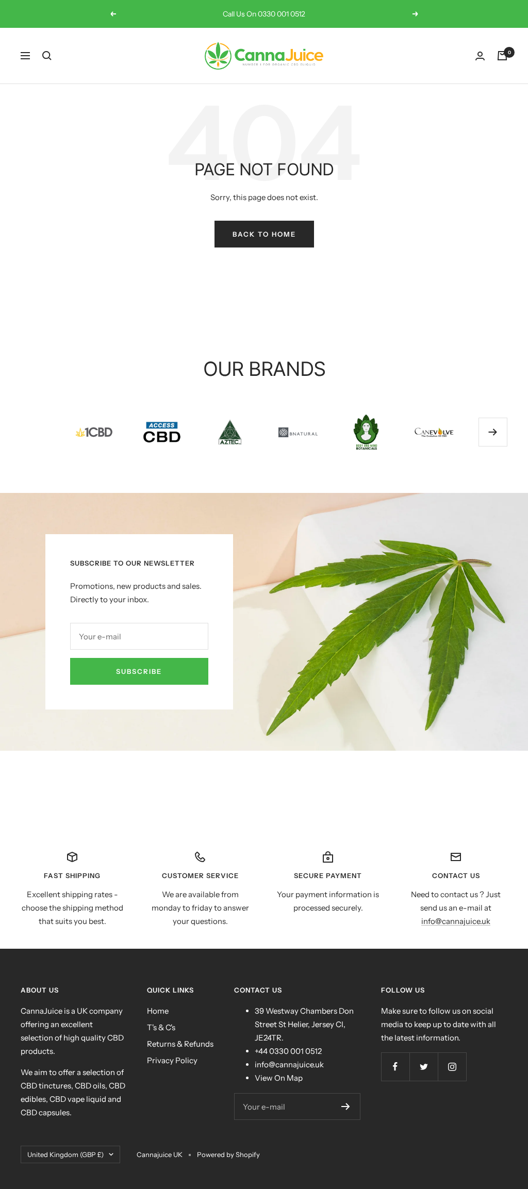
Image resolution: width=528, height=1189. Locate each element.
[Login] (480, 56)
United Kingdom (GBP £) (65, 1154)
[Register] (345, 1106)
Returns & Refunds (180, 1044)
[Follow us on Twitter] (423, 1066)
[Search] (47, 55)
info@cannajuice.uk (455, 921)
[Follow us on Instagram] (452, 1066)
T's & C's (161, 1027)
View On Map (279, 1078)
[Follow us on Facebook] (395, 1066)
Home (158, 1011)
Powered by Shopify (228, 1154)
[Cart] (502, 55)
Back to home (264, 234)
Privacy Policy (172, 1060)
